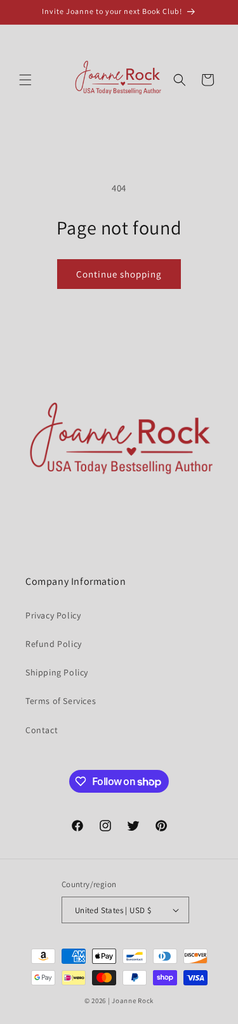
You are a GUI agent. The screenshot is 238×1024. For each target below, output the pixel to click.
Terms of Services (60, 701)
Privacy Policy (53, 615)
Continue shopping (119, 274)
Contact (41, 730)
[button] (25, 80)
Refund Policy (53, 644)
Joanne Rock (133, 1000)
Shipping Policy (56, 672)
